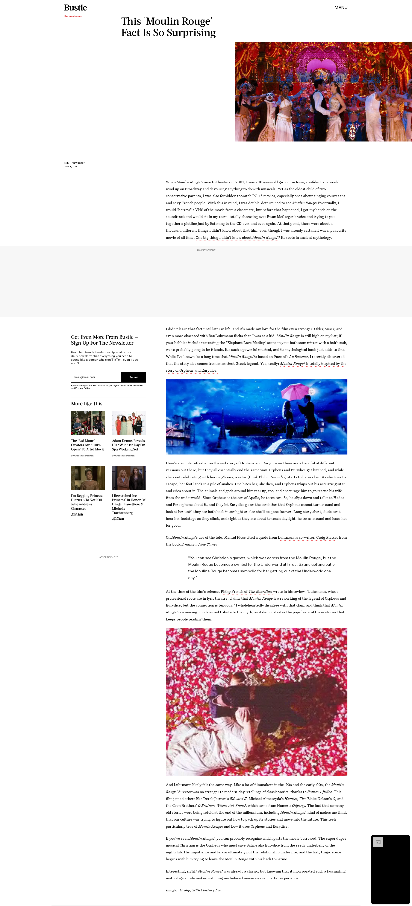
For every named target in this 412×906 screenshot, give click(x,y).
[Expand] (376, 839)
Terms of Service (134, 385)
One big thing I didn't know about (236, 237)
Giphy (185, 890)
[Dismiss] (405, 839)
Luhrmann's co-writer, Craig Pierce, (308, 537)
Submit (133, 377)
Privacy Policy (82, 388)
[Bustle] (75, 7)
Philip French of (246, 591)
